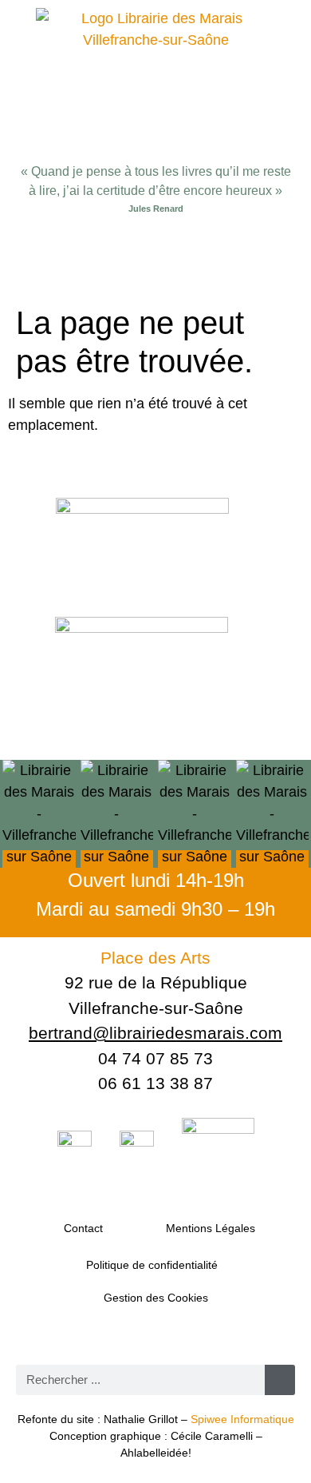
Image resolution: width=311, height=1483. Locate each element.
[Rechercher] (280, 1380)
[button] (155, 263)
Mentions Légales (210, 1228)
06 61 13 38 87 (155, 1083)
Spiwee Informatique (242, 1419)
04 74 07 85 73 (155, 1058)
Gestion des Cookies (156, 1297)
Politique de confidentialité (152, 1264)
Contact (83, 1228)
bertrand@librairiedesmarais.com (155, 1033)
